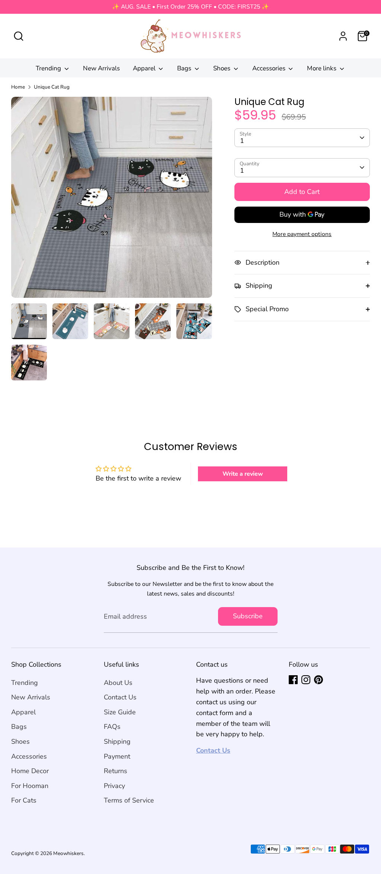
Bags (185, 68)
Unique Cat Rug (52, 86)
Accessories (269, 68)
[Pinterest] (318, 679)
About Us (118, 682)
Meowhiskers (68, 853)
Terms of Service (129, 800)
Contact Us (120, 697)
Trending (49, 68)
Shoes (222, 68)
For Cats (23, 800)
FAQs (112, 726)
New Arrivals (101, 68)
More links (322, 68)
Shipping (117, 741)
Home (18, 86)
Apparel (145, 68)
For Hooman (29, 785)
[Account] (343, 36)
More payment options (302, 234)
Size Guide (120, 712)
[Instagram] (305, 679)
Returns (115, 770)
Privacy (114, 785)
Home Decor (30, 770)
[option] (111, 200)
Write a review (242, 474)
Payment (117, 756)
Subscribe (248, 616)
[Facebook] (293, 679)
